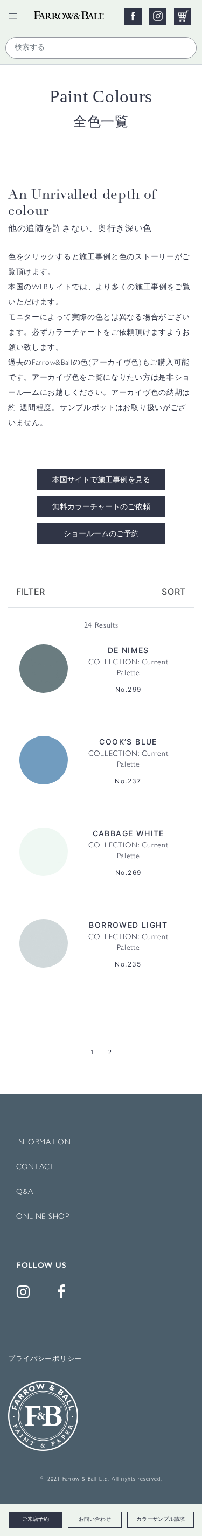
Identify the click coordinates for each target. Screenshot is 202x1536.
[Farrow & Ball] (76, 12)
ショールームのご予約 (101, 534)
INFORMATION (43, 1142)
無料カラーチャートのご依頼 (101, 507)
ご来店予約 (35, 1519)
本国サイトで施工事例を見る (101, 480)
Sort (174, 591)
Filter (30, 591)
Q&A (24, 1192)
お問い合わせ (95, 1519)
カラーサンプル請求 (160, 1519)
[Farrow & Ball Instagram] (25, 1294)
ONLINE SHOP (42, 1216)
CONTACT (35, 1167)
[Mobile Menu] (12, 15)
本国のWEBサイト (40, 287)
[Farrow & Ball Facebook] (63, 1294)
